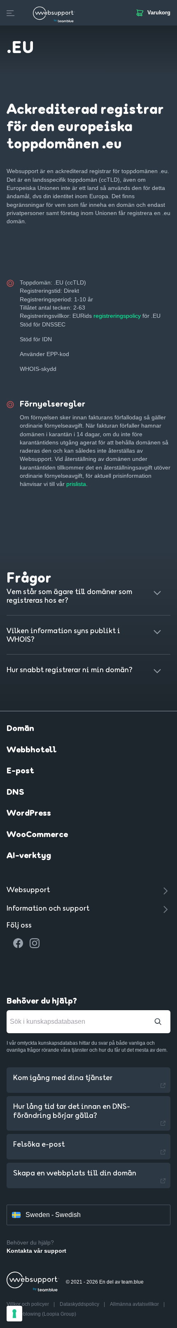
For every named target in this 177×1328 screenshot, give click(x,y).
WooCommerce (37, 835)
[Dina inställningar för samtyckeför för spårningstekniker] (14, 1313)
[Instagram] (35, 943)
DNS (15, 793)
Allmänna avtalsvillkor (135, 1304)
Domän (20, 729)
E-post (20, 771)
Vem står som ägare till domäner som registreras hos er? (69, 596)
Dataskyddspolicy (80, 1304)
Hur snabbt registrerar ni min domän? (70, 670)
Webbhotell (31, 750)
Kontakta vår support (36, 1250)
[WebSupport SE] (54, 13)
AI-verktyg (29, 856)
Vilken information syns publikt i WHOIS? (63, 635)
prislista (76, 484)
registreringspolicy (117, 315)
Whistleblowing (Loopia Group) (41, 1314)
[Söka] (158, 1021)
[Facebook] (18, 943)
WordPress (29, 814)
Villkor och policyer (28, 1304)
